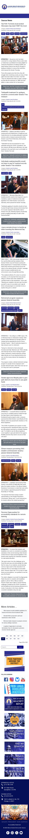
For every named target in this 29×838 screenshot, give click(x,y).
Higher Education (6, 460)
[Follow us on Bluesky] (17, 679)
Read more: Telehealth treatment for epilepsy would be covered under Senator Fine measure (14, 156)
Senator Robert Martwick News (13, 302)
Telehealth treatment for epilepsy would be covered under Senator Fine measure (14, 94)
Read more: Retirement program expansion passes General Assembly (14, 372)
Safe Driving (9, 237)
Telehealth (4, 109)
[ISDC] (14, 7)
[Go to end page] (23, 638)
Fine (3, 104)
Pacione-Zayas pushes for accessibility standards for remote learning (13, 514)
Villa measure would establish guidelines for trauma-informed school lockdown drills (14, 611)
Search (20, 647)
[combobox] (9, 647)
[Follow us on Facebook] (6, 679)
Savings (17, 307)
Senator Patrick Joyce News (12, 232)
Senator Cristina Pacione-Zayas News (15, 519)
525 (11, 636)
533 (18, 638)
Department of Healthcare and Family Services (13, 107)
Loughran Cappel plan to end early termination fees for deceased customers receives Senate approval (13, 628)
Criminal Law (24, 33)
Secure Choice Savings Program (9, 310)
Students (17, 524)
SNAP (3, 33)
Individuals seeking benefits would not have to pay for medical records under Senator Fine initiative (14, 163)
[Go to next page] (21, 638)
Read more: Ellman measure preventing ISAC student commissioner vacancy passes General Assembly (15, 506)
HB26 (12, 526)
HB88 (12, 33)
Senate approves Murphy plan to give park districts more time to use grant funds (14, 380)
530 (7, 638)
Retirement (10, 307)
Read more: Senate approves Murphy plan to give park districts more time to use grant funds (15, 442)
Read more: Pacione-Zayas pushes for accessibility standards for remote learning (14, 595)
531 (11, 638)
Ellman (13, 460)
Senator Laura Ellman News (12, 455)
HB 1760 (14, 389)
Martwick (4, 307)
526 (15, 636)
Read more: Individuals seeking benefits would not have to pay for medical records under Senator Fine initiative (14, 221)
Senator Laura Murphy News (12, 384)
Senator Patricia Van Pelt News (13, 28)
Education (4, 524)
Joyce (3, 237)
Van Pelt (17, 33)
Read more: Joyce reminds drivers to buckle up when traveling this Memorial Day (14, 292)
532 (15, 638)
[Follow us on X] (17, 832)
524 (7, 636)
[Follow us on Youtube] (21, 832)
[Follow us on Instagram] (12, 679)
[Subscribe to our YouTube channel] (23, 679)
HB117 (20, 310)
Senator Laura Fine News (12, 99)
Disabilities (11, 524)
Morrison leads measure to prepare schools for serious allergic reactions (14, 622)
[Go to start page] (2, 635)
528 (22, 636)
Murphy (3, 389)
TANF (8, 33)
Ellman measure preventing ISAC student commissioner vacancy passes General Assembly (12, 451)
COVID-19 (24, 524)
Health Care (4, 173)
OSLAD (9, 389)
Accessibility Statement (14, 825)
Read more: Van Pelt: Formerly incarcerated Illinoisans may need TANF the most (14, 87)
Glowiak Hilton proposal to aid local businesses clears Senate (12, 616)
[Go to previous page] (4, 635)
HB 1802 (18, 460)
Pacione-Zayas (5, 526)
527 (18, 636)
